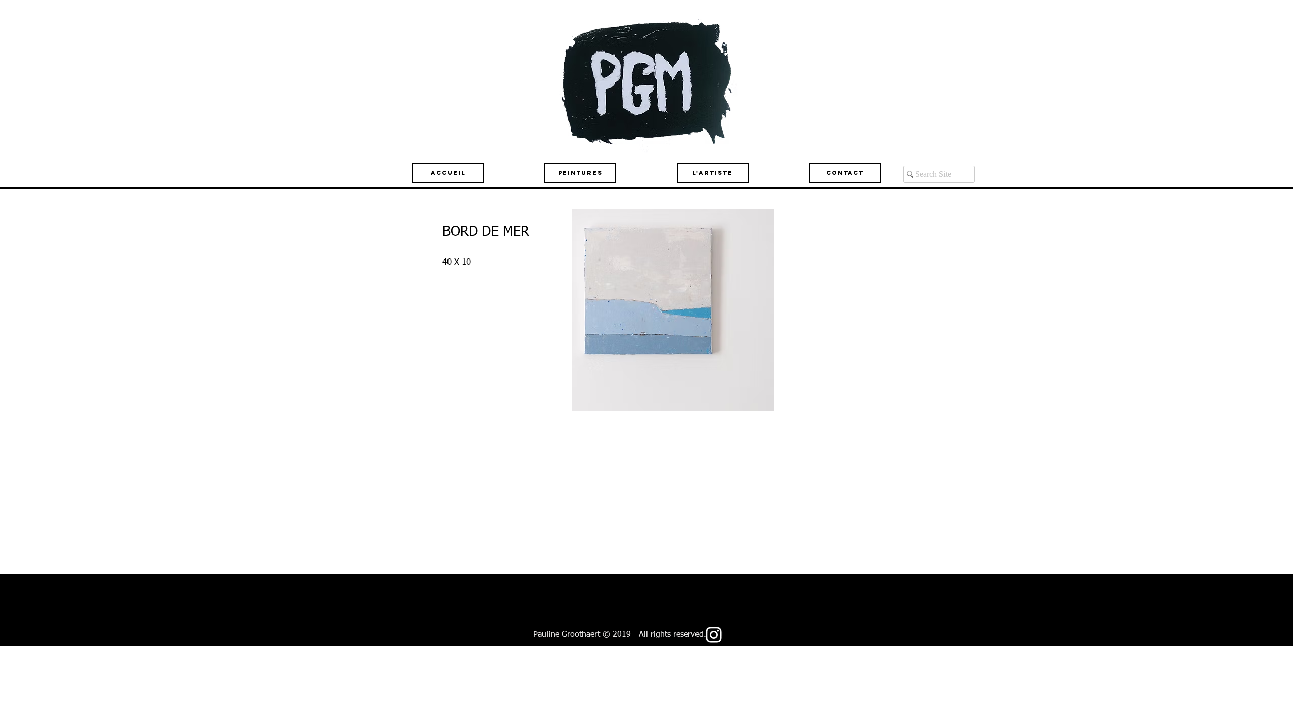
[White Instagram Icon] (713, 634)
